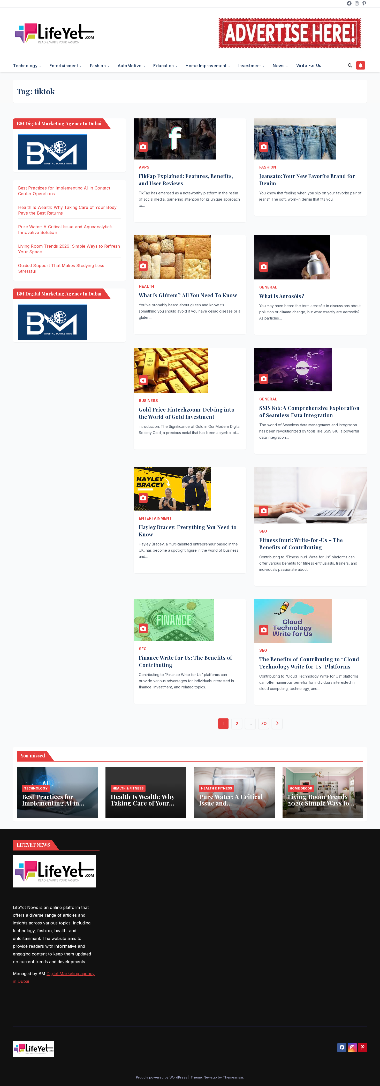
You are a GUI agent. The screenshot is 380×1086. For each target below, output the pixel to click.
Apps (144, 167)
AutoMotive (130, 65)
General (268, 287)
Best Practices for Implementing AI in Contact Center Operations (50, 806)
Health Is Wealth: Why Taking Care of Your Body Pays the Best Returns (142, 806)
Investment (250, 65)
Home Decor (301, 788)
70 (264, 723)
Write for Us (308, 65)
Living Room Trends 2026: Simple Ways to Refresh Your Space (318, 803)
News (279, 65)
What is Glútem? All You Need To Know (188, 295)
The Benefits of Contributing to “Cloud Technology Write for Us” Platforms (309, 663)
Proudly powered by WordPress (162, 1077)
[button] (350, 65)
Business (148, 400)
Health (146, 286)
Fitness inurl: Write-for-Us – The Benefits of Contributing (301, 543)
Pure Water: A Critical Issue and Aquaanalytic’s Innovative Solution (231, 806)
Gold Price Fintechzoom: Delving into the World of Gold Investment (186, 413)
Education (164, 65)
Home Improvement (207, 65)
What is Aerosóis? (281, 295)
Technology (26, 65)
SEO (263, 531)
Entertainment (64, 65)
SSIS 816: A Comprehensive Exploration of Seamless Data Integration (309, 411)
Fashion (98, 65)
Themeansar (233, 1077)
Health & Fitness (128, 788)
